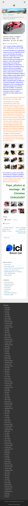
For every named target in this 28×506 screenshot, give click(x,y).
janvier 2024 (8, 358)
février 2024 (8, 357)
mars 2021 (7, 419)
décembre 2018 (8, 465)
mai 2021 (7, 415)
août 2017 (7, 493)
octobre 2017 (8, 489)
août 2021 (7, 410)
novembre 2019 (8, 445)
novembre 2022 (8, 383)
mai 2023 (7, 373)
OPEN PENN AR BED (9, 293)
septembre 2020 (9, 429)
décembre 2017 (8, 486)
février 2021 (8, 420)
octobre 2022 (8, 385)
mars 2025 (7, 334)
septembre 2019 (9, 449)
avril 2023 (7, 374)
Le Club (6, 289)
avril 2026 (7, 314)
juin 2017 (7, 496)
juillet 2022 (7, 390)
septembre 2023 (9, 366)
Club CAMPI (13, 501)
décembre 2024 (8, 339)
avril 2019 (7, 458)
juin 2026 (7, 311)
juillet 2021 (7, 412)
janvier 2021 (8, 422)
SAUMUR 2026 (8, 275)
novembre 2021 (8, 404)
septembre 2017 (9, 491)
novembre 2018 (8, 466)
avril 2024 (7, 353)
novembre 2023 (8, 362)
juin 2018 (7, 475)
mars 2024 (7, 355)
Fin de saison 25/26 (9, 266)
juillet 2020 (7, 431)
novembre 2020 (8, 426)
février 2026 (8, 318)
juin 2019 (7, 454)
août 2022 (7, 389)
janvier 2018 (8, 484)
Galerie (6, 287)
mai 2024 (7, 351)
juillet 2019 (7, 452)
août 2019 (7, 450)
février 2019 (8, 461)
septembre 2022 (9, 387)
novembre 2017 (8, 488)
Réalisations (11, 14)
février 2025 (8, 335)
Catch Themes (17, 504)
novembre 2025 (8, 323)
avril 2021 (7, 417)
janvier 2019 (8, 463)
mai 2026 (7, 312)
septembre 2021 (9, 408)
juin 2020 (7, 433)
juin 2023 (7, 371)
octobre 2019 (8, 447)
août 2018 (7, 472)
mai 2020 (7, 435)
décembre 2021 (8, 403)
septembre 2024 (9, 344)
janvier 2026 (8, 320)
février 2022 (8, 399)
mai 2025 (7, 330)
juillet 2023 (7, 369)
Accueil (5, 14)
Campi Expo (7, 282)
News (5, 291)
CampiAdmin (14, 43)
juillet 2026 (7, 309)
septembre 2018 (9, 470)
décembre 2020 (8, 424)
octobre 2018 (8, 468)
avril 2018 (7, 479)
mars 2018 (7, 481)
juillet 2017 (7, 495)
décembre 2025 (8, 321)
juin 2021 (7, 413)
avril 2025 (7, 332)
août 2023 (7, 367)
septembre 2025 (9, 327)
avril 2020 (7, 436)
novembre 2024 (8, 341)
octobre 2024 (8, 343)
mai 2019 (7, 456)
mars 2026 (7, 316)
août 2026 (7, 307)
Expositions (7, 285)
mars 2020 (7, 438)
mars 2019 (7, 459)
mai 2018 (7, 477)
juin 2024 (7, 350)
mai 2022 (7, 394)
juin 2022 (7, 392)
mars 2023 (7, 376)
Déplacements (7, 284)
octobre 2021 (8, 406)
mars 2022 (7, 397)
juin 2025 (7, 328)
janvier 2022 (8, 401)
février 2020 (8, 440)
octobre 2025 (8, 325)
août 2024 (7, 346)
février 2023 (8, 378)
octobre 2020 (8, 427)
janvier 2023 (8, 380)
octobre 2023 (8, 364)
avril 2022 (7, 396)
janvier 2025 (8, 337)
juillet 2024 (7, 348)
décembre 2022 (8, 381)
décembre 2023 (8, 360)
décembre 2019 (8, 443)
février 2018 (8, 482)
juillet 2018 (7, 473)
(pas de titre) (7, 264)
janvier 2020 (8, 442)
